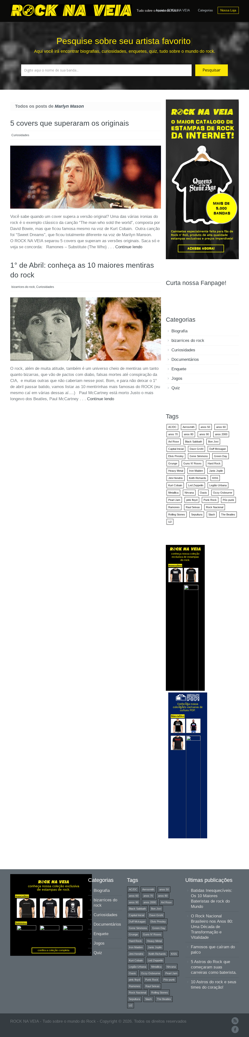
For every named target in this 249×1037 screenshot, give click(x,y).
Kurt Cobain (175, 485)
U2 (170, 521)
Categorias (205, 10)
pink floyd (191, 499)
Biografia (179, 331)
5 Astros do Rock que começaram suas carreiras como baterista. (214, 967)
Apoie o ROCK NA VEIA (173, 10)
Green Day (220, 456)
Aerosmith (189, 426)
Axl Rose (173, 441)
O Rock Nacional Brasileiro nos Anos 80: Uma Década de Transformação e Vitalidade (212, 927)
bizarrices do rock (23, 287)
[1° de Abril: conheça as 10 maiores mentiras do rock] (85, 328)
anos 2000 (221, 434)
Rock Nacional (214, 507)
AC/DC (172, 426)
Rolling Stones (176, 514)
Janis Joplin (216, 470)
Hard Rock (214, 463)
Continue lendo (128, 247)
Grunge (172, 463)
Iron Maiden (196, 470)
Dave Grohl (196, 448)
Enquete (178, 369)
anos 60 (221, 426)
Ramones (174, 507)
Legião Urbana (218, 485)
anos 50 (205, 426)
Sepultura (196, 514)
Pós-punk (228, 499)
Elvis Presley (176, 456)
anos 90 (204, 434)
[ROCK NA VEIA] (72, 9)
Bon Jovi (213, 441)
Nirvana (189, 492)
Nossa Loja (228, 10)
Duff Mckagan (217, 448)
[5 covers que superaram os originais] (85, 177)
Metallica (173, 492)
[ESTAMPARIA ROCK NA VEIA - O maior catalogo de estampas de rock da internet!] (202, 179)
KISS (215, 478)
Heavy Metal (175, 470)
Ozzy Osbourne (222, 492)
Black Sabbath (193, 441)
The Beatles (228, 514)
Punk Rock (210, 499)
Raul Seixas (193, 507)
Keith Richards (197, 478)
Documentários (185, 359)
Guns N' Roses (192, 463)
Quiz (175, 388)
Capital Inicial (176, 448)
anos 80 (188, 434)
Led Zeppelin (195, 485)
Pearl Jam (174, 499)
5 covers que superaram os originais (69, 123)
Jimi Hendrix (175, 478)
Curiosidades (20, 135)
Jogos (176, 378)
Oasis (203, 492)
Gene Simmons (199, 456)
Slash (211, 514)
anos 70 (173, 434)
